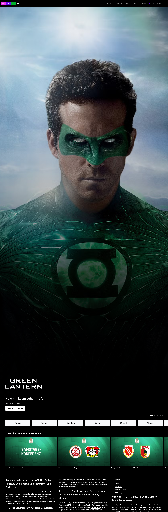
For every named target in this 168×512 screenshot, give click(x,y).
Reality (117, 480)
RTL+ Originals (120, 493)
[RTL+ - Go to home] (10, 3)
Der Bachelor (95, 507)
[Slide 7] (162, 415)
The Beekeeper (103, 480)
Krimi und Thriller (120, 489)
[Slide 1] (151, 415)
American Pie (80, 482)
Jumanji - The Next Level (97, 482)
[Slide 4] (157, 415)
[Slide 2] (154, 415)
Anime (117, 483)
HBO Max (118, 486)
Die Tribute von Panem (67, 482)
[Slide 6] (160, 415)
